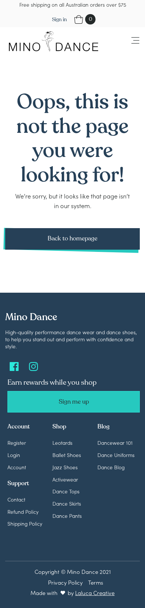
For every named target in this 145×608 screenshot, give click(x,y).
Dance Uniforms (116, 455)
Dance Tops (66, 491)
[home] (52, 41)
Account (16, 467)
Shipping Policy (24, 523)
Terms (95, 582)
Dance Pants (67, 515)
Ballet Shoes (66, 455)
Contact (16, 499)
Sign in (59, 19)
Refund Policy (23, 511)
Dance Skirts (66, 503)
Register (16, 442)
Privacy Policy (65, 582)
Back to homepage (72, 238)
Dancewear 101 (115, 442)
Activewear (65, 479)
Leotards (62, 442)
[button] (131, 41)
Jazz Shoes (65, 467)
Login (13, 455)
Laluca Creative (95, 593)
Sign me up (74, 402)
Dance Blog (111, 467)
